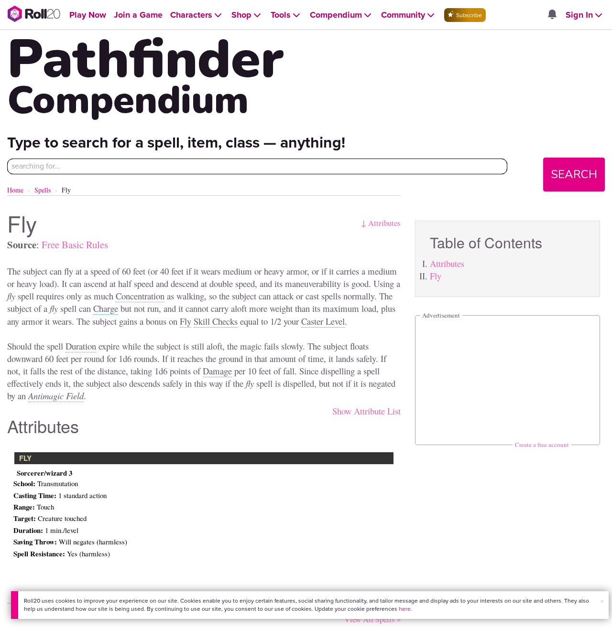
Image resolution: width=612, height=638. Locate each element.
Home (15, 189)
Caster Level (323, 321)
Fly (435, 276)
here (405, 609)
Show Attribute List (366, 411)
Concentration (140, 296)
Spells (42, 189)
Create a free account (542, 444)
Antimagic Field (56, 396)
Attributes (447, 263)
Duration (81, 346)
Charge (105, 308)
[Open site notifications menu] (552, 15)
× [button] (602, 601)
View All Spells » (372, 619)
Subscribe (468, 15)
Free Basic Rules (75, 244)
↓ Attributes (381, 222)
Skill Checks (216, 321)
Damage (217, 371)
